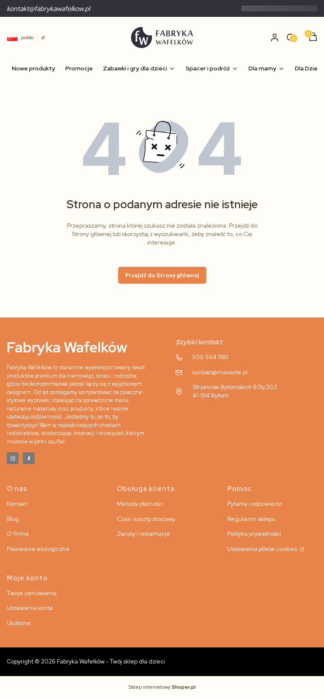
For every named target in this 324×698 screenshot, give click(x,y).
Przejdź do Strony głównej (162, 275)
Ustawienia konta (30, 608)
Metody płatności (140, 503)
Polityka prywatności (254, 533)
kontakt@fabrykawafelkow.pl (48, 8)
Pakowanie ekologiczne (38, 549)
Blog (13, 519)
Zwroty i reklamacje (143, 533)
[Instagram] (13, 458)
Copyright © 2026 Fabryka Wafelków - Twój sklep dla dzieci (86, 661)
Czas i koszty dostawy (146, 519)
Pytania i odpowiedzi (254, 503)
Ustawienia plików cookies (262, 549)
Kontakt (17, 503)
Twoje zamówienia (32, 593)
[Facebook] (29, 458)
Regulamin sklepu (251, 519)
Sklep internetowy (162, 687)
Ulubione (19, 623)
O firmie (18, 533)
